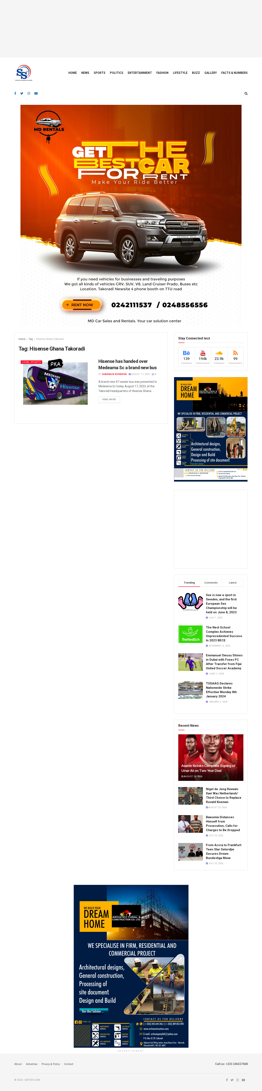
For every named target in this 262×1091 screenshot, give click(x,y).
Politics (116, 72)
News (85, 72)
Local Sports (31, 362)
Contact (68, 1064)
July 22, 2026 (215, 835)
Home (72, 72)
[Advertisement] (131, 28)
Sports (99, 72)
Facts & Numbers (234, 72)
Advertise (31, 1064)
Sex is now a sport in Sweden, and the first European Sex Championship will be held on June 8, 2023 (221, 603)
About (18, 1064)
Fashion (162, 72)
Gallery (210, 72)
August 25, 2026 (192, 776)
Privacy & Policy (51, 1064)
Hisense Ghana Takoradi (50, 339)
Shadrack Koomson (114, 374)
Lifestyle (180, 72)
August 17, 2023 (140, 374)
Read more (109, 399)
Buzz (196, 72)
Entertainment (140, 72)
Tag (31, 339)
